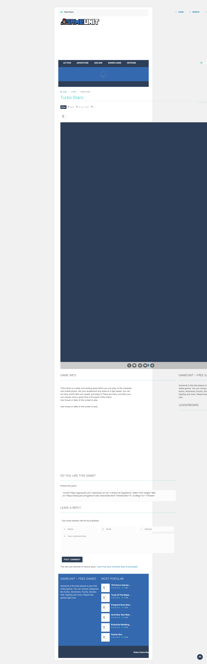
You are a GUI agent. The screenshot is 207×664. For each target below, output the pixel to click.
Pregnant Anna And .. (121, 605)
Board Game (114, 63)
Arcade (98, 63)
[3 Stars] (202, 102)
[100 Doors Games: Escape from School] (105, 587)
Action (67, 63)
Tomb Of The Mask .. (121, 595)
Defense (131, 63)
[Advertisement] (140, 143)
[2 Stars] (201, 102)
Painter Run (116, 634)
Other (73, 92)
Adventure (83, 63)
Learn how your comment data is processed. (117, 566)
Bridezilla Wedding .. (121, 624)
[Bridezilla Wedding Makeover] (105, 627)
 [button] (148, 365)
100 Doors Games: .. (121, 585)
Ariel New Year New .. (121, 614)
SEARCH (195, 12)
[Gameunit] (79, 21)
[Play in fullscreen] (140, 365)
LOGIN (180, 12)
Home (64, 92)
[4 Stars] (204, 102)
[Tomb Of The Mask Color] (105, 597)
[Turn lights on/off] (129, 365)
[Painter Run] (105, 637)
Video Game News (142, 652)
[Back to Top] (200, 657)
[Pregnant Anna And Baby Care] (105, 607)
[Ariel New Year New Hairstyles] (105, 617)
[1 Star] (199, 102)
